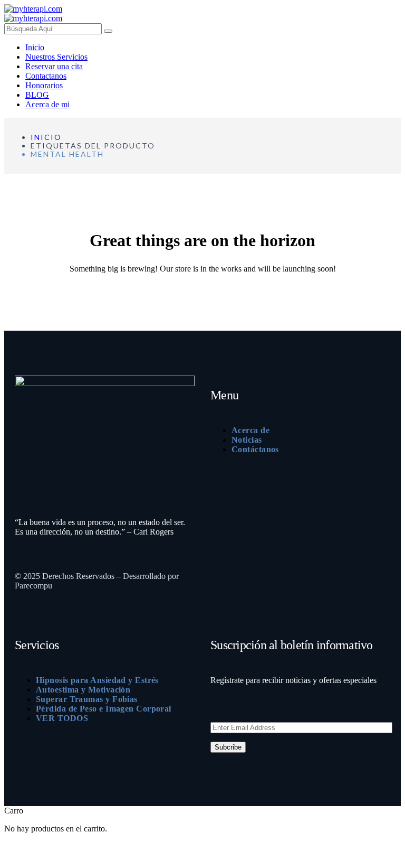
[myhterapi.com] (33, 8)
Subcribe (228, 747)
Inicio (46, 137)
